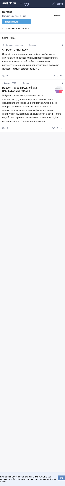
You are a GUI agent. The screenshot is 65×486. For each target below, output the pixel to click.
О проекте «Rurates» (15, 49)
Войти (60, 4)
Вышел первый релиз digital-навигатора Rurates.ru (20, 89)
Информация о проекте (17, 28)
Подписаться (11, 22)
